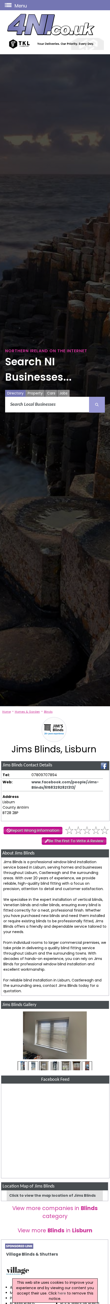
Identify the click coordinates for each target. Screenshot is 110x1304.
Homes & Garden (27, 712)
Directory (15, 393)
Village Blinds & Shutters (32, 1254)
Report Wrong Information (34, 830)
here (62, 1293)
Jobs (63, 393)
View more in (55, 1230)
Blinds (48, 712)
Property (35, 393)
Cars (51, 393)
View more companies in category (55, 1212)
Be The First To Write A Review (76, 840)
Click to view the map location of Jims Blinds (52, 1195)
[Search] (97, 405)
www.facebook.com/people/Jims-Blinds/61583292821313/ (65, 784)
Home (6, 712)
